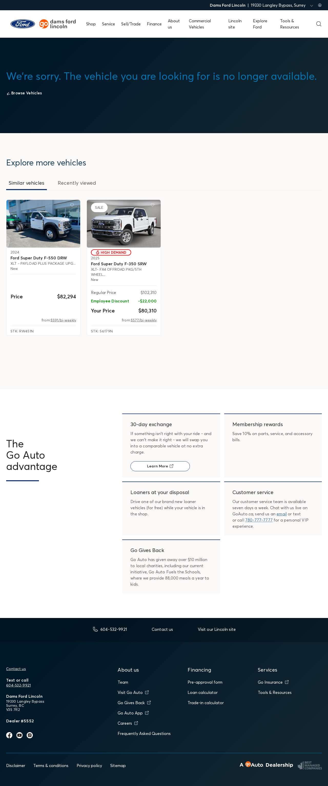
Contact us (16, 668)
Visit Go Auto (130, 692)
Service (108, 23)
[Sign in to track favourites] (73, 206)
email (281, 513)
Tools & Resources (275, 692)
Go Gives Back (131, 702)
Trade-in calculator (206, 702)
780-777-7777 (259, 520)
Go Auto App (130, 712)
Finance (154, 23)
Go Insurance (270, 682)
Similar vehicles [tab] (26, 183)
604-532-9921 (18, 685)
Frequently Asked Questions (144, 733)
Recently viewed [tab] (77, 183)
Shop (91, 23)
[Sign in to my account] (320, 5)
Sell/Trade (131, 23)
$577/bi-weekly (144, 320)
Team (123, 682)
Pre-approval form (205, 682)
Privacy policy (89, 765)
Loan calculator (203, 692)
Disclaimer (15, 765)
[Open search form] (319, 24)
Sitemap (118, 765)
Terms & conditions (50, 765)
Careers (125, 723)
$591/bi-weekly (63, 320)
